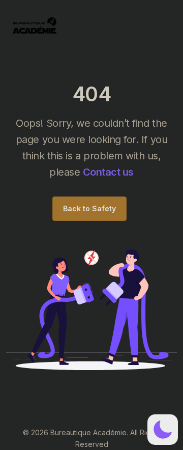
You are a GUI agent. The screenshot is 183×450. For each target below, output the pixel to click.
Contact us (108, 172)
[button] (162, 429)
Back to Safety (89, 208)
